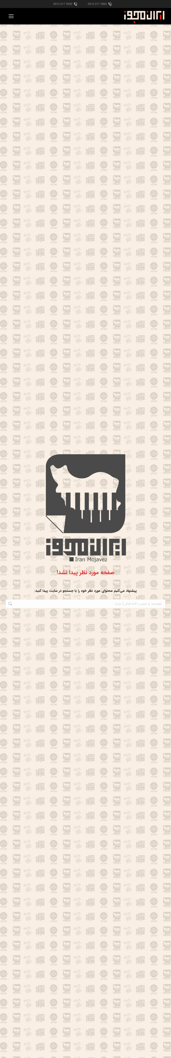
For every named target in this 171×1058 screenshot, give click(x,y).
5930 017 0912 (97, 4)
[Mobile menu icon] (11, 16)
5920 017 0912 (62, 4)
